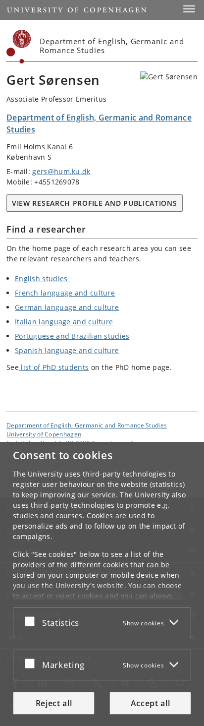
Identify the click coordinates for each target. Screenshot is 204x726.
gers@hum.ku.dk (61, 171)
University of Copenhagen (43, 434)
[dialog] (102, 584)
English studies (42, 278)
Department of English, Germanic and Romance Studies (86, 425)
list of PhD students (54, 367)
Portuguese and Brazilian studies (72, 336)
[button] (189, 8)
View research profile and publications (94, 203)
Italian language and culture (64, 321)
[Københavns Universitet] (18, 46)
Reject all (54, 703)
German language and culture (67, 307)
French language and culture (65, 293)
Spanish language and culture (67, 350)
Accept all (150, 703)
